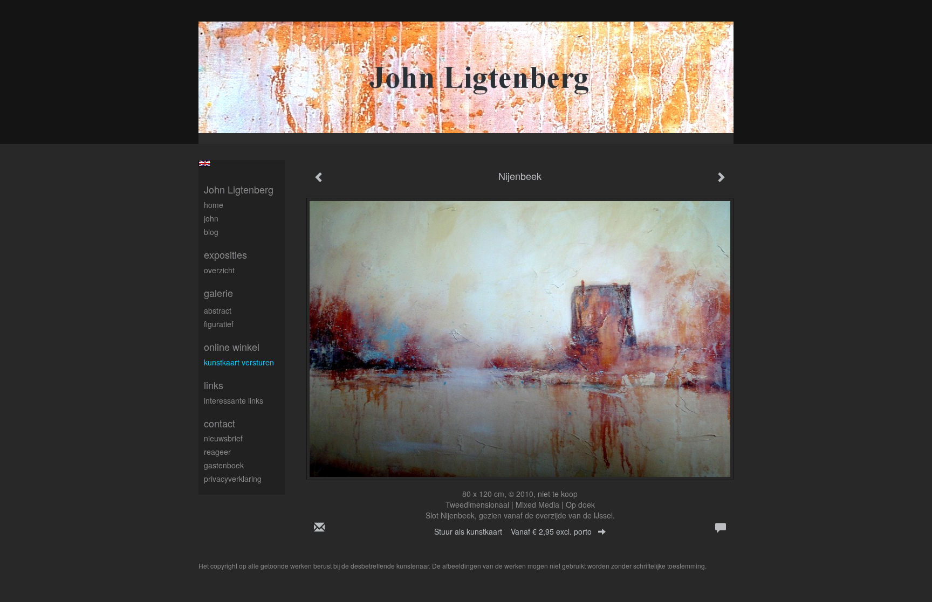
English (204, 163)
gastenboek (224, 465)
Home (213, 204)
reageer (217, 451)
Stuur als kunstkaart (513, 531)
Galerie (218, 293)
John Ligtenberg (238, 189)
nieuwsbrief (223, 438)
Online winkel (231, 347)
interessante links (233, 400)
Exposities (225, 254)
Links (213, 385)
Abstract (217, 310)
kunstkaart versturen (239, 362)
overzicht (219, 270)
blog (211, 231)
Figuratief (219, 324)
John (211, 218)
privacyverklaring (233, 478)
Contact (219, 423)
